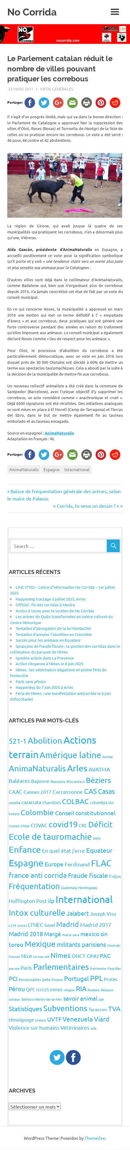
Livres (22, 925)
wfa (93, 1028)
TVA (114, 1008)
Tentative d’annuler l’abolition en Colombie (54, 634)
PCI (13, 978)
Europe (54, 864)
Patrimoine (98, 968)
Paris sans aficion (31, 681)
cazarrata (31, 802)
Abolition (45, 740)
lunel (49, 925)
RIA (81, 988)
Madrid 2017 (95, 924)
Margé (52, 933)
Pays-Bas (114, 968)
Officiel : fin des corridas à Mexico (45, 604)
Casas (106, 791)
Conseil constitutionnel (85, 812)
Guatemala (69, 887)
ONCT (79, 956)
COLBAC (75, 801)
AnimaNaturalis (59, 432)
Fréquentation (34, 886)
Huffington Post (28, 901)
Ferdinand (77, 864)
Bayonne (40, 781)
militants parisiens (81, 944)
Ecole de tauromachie (50, 837)
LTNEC (35, 924)
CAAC (15, 791)
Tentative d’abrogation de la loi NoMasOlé (53, 628)
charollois (51, 802)
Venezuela (78, 1019)
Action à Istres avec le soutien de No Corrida (55, 610)
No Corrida (32, 12)
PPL (96, 978)
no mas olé (41, 956)
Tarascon (98, 1009)
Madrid (67, 924)
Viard (101, 1019)
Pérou (17, 988)
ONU (93, 956)
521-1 (18, 740)
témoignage (21, 1019)
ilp (51, 900)
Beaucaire (57, 781)
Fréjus (115, 876)
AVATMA (99, 769)
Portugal (76, 978)
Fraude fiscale (88, 875)
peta (46, 979)
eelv (97, 838)
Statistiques (25, 1008)
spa (101, 999)
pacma (14, 968)
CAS (90, 791)
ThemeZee (95, 1138)
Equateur (99, 850)
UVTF (54, 1019)
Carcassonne (68, 791)
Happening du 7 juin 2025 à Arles (44, 687)
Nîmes (60, 955)
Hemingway (87, 887)
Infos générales (56, 88)
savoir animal (80, 998)
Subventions (65, 1008)
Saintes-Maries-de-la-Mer (41, 999)
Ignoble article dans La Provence (45, 657)
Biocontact (76, 781)
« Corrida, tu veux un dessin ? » (86, 506)
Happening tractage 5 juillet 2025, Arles (51, 598)
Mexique (40, 944)
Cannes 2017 (37, 792)
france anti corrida (38, 875)
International (76, 469)
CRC (83, 825)
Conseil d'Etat (19, 825)
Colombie (37, 812)
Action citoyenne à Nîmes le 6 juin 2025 (49, 663)
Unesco (40, 1020)
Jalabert (78, 913)
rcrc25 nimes (49, 989)
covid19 (63, 824)
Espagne (52, 469)
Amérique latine (70, 755)
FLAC (101, 863)
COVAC (39, 825)
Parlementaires (61, 967)
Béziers (98, 780)
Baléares (19, 780)
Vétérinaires (74, 1027)
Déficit (100, 824)
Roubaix (94, 989)
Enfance (25, 849)
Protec (111, 979)
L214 (12, 925)
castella (14, 802)
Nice (26, 956)
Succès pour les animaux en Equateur (48, 640)
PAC (105, 955)
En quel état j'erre (63, 850)
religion (69, 989)
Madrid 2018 (26, 933)
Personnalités (30, 979)
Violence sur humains (34, 1027)
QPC (30, 989)
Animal (107, 756)
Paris (26, 967)
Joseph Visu (103, 914)
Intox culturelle (37, 912)
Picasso (57, 979)
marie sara (70, 934)
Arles (77, 768)
